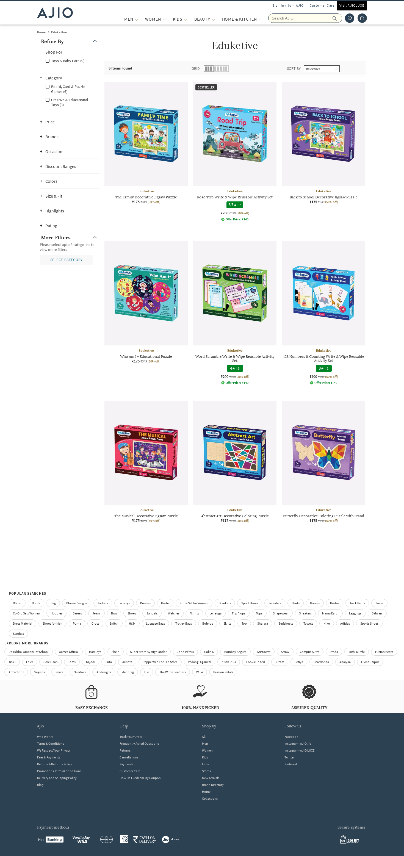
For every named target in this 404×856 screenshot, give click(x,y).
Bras (114, 613)
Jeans (96, 613)
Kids (205, 757)
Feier (29, 662)
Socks (379, 603)
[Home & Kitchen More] (260, 19)
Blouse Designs (76, 603)
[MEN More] (136, 19)
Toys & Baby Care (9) (67, 60)
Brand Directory (213, 785)
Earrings (124, 603)
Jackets (103, 603)
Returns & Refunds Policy (54, 764)
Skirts (227, 623)
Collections (210, 798)
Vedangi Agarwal (199, 662)
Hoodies (56, 613)
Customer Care (322, 5)
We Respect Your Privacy (54, 750)
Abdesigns (103, 672)
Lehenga (215, 613)
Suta (109, 662)
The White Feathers (172, 672)
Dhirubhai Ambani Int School (29, 652)
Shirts (296, 603)
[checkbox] (70, 60)
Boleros (207, 623)
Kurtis (165, 603)
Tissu (12, 662)
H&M (132, 623)
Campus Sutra (309, 652)
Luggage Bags (155, 623)
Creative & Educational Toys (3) (69, 102)
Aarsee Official (69, 652)
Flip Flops (238, 613)
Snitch (114, 623)
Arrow (285, 652)
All (204, 737)
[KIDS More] (185, 19)
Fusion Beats (384, 652)
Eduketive (59, 32)
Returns (125, 750)
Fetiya (299, 662)
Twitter (289, 757)
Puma (77, 623)
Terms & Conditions (50, 743)
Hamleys (95, 652)
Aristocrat (263, 652)
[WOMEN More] (164, 19)
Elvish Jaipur (370, 662)
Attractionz (16, 672)
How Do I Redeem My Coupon (140, 778)
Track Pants (357, 603)
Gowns (315, 603)
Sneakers (305, 613)
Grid (196, 68)
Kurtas (334, 603)
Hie (146, 672)
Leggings (355, 613)
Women (207, 750)
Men (205, 743)
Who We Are (45, 737)
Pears (59, 672)
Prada (334, 652)
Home (41, 32)
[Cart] (362, 18)
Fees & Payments (48, 757)
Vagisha (39, 672)
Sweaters (275, 603)
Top (244, 623)
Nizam (279, 662)
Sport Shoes (249, 603)
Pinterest (290, 764)
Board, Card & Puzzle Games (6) (68, 89)
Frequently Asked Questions (139, 743)
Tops (259, 613)
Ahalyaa (345, 662)
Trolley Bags (183, 623)
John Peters (185, 652)
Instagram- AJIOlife (297, 743)
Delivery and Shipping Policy (57, 778)
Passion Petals (223, 672)
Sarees (77, 613)
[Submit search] (337, 18)
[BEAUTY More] (213, 19)
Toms (72, 662)
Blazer (17, 603)
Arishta (127, 662)
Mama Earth (330, 613)
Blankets (225, 603)
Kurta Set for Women (194, 603)
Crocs (95, 623)
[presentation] (241, 321)
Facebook (291, 737)
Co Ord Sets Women (26, 613)
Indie (205, 764)
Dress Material (22, 623)
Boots (36, 603)
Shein (116, 652)
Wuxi (199, 672)
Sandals (151, 613)
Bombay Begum (235, 652)
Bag (53, 603)
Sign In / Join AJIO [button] (288, 5)
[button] (349, 18)
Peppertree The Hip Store (160, 662)
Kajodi (90, 662)
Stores (206, 771)
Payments (126, 764)
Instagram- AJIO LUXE (299, 750)
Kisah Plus (229, 662)
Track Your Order (131, 737)
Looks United (255, 662)
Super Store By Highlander (148, 652)
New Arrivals (210, 778)
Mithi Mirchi (356, 652)
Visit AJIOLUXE (351, 5)
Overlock (80, 672)
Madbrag (127, 672)
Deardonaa (321, 662)
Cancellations (129, 757)
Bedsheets (285, 623)
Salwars (377, 613)
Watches (173, 613)
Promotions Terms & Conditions (59, 771)
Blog (40, 785)
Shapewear (281, 613)
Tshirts (194, 613)
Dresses (145, 603)
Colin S (209, 652)
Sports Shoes (369, 623)
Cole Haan (50, 662)
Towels (308, 623)
